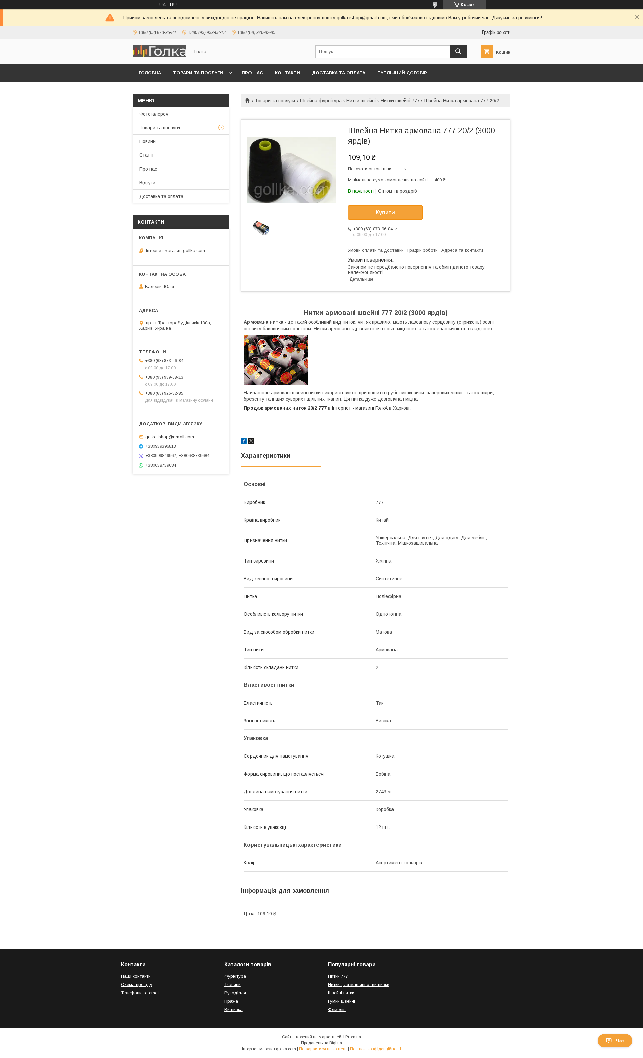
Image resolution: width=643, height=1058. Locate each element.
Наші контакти (136, 976)
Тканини (232, 984)
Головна (150, 72)
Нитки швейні (361, 100)
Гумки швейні (341, 1001)
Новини (147, 141)
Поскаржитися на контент (323, 1049)
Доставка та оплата (338, 72)
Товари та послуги (198, 72)
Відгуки (147, 182)
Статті (146, 155)
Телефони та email (140, 992)
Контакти (287, 72)
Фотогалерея (153, 114)
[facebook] (244, 442)
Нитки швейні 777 (400, 100)
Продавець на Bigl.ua (321, 1043)
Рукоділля (235, 992)
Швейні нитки (341, 992)
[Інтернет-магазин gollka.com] (159, 55)
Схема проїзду (136, 984)
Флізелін (337, 1009)
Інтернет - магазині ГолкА (360, 408)
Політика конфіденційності (375, 1049)
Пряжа (231, 1001)
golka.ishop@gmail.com (169, 436)
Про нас (252, 72)
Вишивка (233, 1009)
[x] (251, 442)
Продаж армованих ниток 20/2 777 (285, 408)
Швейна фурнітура (321, 100)
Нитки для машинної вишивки (358, 984)
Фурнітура (235, 976)
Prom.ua (353, 1037)
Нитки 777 (338, 976)
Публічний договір (402, 72)
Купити (385, 212)
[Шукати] (458, 51)
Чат (620, 1040)
